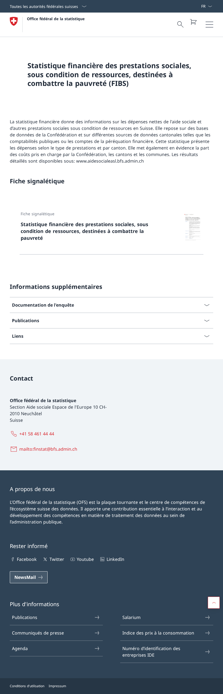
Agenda (20, 648)
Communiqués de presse (38, 633)
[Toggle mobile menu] (209, 24)
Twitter (56, 559)
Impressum (57, 686)
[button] (214, 603)
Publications (24, 617)
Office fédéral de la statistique (56, 18)
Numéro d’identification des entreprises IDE (151, 651)
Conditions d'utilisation (27, 686)
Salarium (131, 617)
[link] (111, 231)
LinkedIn (115, 559)
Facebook (27, 559)
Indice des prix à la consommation (158, 633)
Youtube (85, 559)
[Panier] (193, 22)
